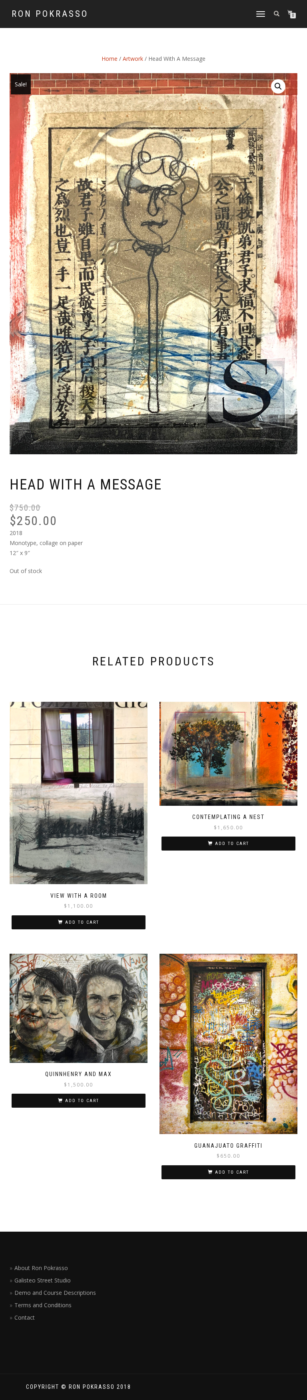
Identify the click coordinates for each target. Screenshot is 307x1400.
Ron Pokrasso (50, 14)
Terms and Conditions (43, 1305)
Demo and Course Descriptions (55, 1292)
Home (110, 58)
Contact (24, 1317)
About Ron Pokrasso (41, 1268)
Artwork (133, 58)
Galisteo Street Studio (42, 1280)
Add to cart (82, 922)
